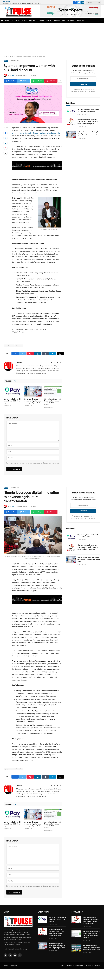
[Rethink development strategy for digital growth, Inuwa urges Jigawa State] (33, 391)
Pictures (70, 20)
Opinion (41, 20)
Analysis (32, 20)
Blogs (24, 20)
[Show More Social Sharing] (60, 81)
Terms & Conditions (66, 965)
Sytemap (19, 346)
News (7, 20)
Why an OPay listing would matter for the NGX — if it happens (12, 401)
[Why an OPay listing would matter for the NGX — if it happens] (12, 391)
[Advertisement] (52, 39)
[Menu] (101, 20)
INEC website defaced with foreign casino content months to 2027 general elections (52, 402)
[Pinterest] (5, 148)
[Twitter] (5, 138)
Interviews (15, 20)
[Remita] (70, 17)
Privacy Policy (84, 91)
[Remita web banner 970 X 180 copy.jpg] (37, 170)
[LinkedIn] (5, 143)
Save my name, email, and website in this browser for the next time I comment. (34, 463)
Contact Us (97, 965)
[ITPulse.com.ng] (17, 11)
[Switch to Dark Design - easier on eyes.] (99, 20)
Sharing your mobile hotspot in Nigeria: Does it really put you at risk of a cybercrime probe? (23, 3)
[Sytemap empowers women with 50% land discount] (33, 104)
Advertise (80, 20)
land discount (9, 346)
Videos (48, 20)
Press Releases (59, 20)
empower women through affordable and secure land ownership (36, 133)
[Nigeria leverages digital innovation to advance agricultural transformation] (33, 535)
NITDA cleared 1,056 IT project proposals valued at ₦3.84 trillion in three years (91, 948)
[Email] (5, 153)
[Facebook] (5, 133)
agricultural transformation (13, 769)
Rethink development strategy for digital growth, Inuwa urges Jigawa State (32, 401)
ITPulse (12, 75)
